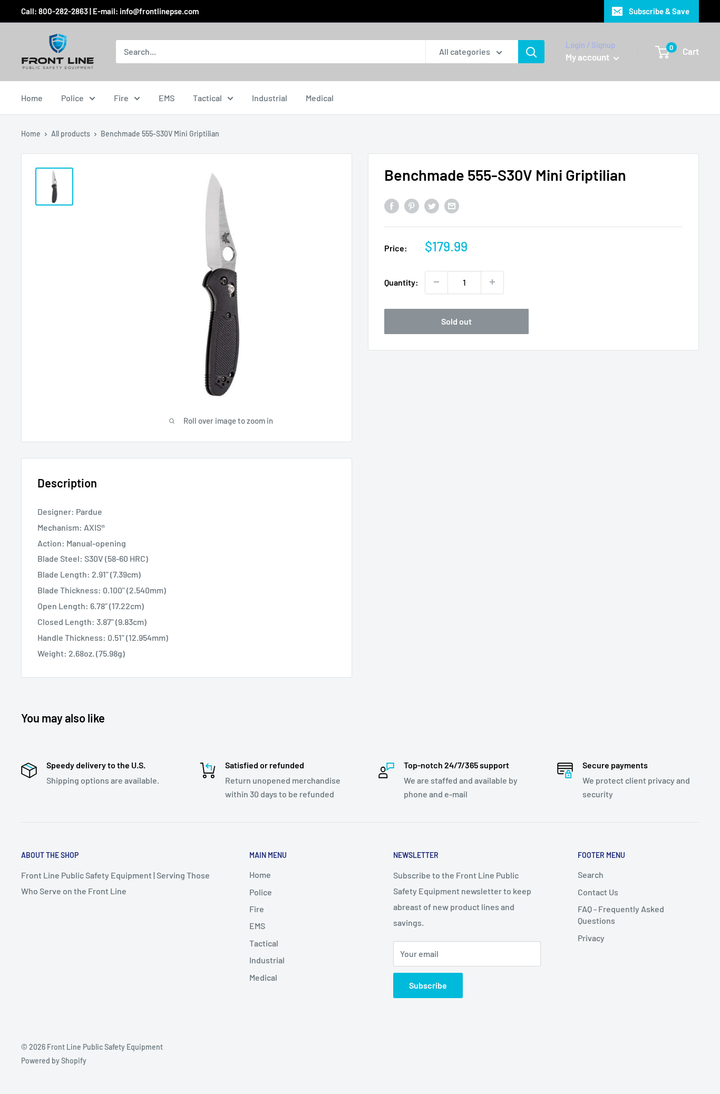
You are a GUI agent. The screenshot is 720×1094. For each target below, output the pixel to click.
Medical (320, 98)
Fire (121, 98)
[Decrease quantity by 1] (436, 282)
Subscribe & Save (659, 11)
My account (588, 57)
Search (591, 875)
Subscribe (428, 985)
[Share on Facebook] (391, 205)
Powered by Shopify (53, 1060)
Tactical (207, 98)
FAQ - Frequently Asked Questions (621, 914)
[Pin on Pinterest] (411, 205)
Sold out (456, 321)
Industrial (269, 98)
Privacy (591, 938)
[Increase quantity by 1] (492, 282)
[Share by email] (451, 205)
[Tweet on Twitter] (431, 205)
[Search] (531, 51)
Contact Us (598, 892)
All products (70, 133)
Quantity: (401, 282)
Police (72, 98)
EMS (166, 98)
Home (32, 98)
